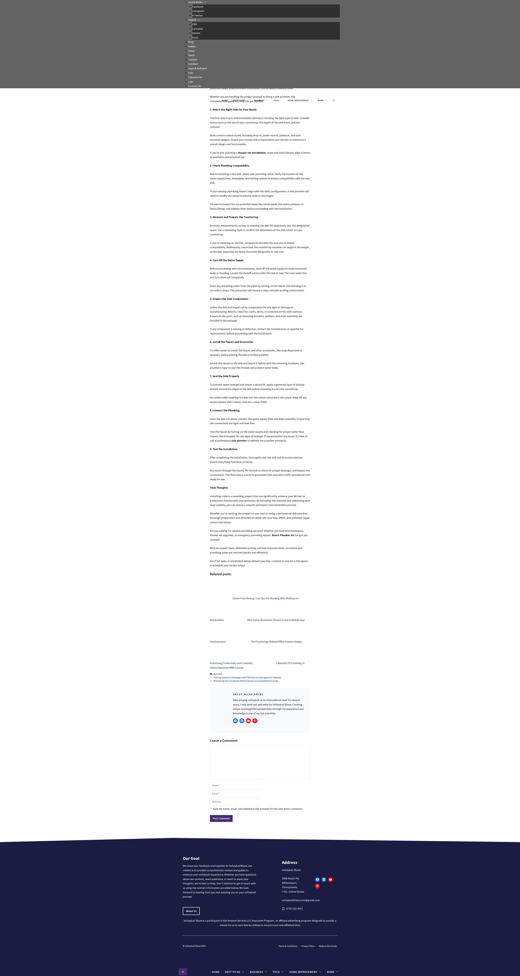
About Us (191, 911)
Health (192, 19)
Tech (276, 100)
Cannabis (197, 28)
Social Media (195, 2)
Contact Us (194, 86)
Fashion (192, 59)
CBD (194, 24)
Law (190, 81)
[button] (333, 100)
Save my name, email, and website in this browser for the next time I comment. (258, 808)
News (191, 50)
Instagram (198, 11)
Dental (196, 33)
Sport (191, 55)
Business (259, 100)
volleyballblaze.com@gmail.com (301, 900)
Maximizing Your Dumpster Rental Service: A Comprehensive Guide (246, 680)
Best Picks (239, 100)
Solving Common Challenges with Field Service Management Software (247, 677)
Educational (195, 77)
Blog (191, 41)
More (321, 100)
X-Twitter (197, 15)
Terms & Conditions (287, 946)
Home (225, 100)
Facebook (197, 6)
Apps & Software (197, 68)
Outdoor (193, 64)
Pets (190, 72)
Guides (192, 46)
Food (195, 37)
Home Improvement (298, 100)
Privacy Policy (308, 946)
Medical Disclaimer (328, 946)
